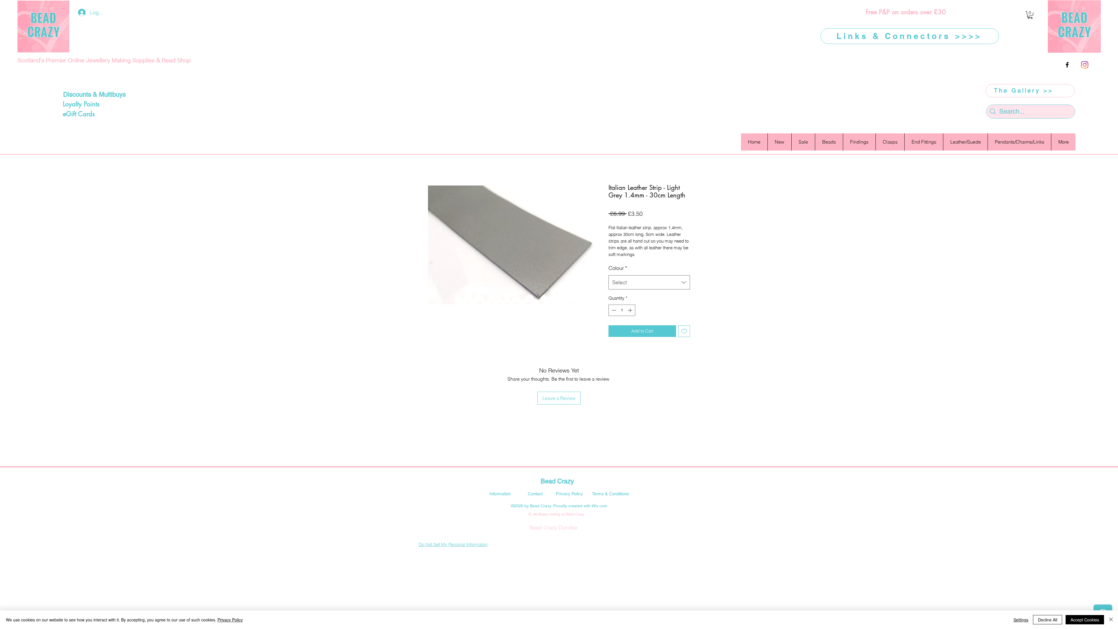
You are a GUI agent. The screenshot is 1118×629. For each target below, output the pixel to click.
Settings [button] (1020, 620)
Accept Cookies (1085, 620)
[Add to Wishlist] (684, 331)
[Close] (1111, 619)
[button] (1030, 15)
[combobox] (649, 282)
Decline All (1047, 620)
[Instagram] (1084, 64)
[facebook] (1067, 64)
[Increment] (631, 310)
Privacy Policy (230, 620)
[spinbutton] (622, 310)
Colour (617, 268)
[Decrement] (613, 310)
